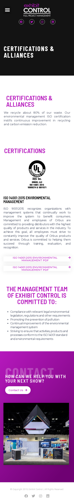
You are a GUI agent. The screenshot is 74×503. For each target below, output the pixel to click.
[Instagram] (42, 21)
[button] (7, 10)
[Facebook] (21, 21)
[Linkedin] (52, 21)
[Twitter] (31, 21)
